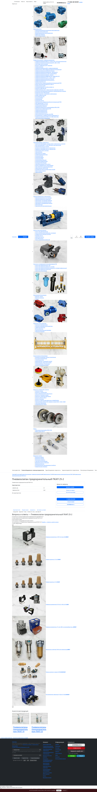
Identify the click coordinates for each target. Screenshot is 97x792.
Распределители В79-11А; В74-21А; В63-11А (44, 87)
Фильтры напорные (39, 297)
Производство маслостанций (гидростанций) (45, 169)
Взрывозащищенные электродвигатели (44, 33)
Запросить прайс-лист (77, 751)
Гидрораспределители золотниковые (43, 197)
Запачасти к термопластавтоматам (43, 396)
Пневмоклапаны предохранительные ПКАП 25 (39, 729)
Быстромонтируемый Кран (41, 358)
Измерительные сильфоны (41, 466)
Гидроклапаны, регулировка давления (43, 200)
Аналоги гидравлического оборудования (44, 165)
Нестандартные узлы (39, 96)
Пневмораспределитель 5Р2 (41, 104)
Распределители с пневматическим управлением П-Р (47, 115)
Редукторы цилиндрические (41, 324)
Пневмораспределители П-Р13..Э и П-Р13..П (44, 80)
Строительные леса (39, 360)
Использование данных (60, 758)
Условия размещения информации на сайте (20, 747)
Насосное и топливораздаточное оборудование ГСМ (47, 760)
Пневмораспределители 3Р (41, 111)
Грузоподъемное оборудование (46, 770)
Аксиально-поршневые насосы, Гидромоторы (45, 148)
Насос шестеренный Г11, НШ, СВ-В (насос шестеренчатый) (48, 145)
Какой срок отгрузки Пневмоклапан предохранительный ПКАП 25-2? (28, 516)
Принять (59, 790)
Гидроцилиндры (38, 152)
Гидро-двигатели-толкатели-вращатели (44, 166)
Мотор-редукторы (39, 329)
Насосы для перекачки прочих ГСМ (43, 269)
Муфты (44, 775)
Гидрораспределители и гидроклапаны (70, 470)
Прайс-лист (14, 3)
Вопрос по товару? (70, 490)
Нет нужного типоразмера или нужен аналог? (23, 520)
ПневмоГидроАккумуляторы (41, 154)
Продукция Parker (39, 156)
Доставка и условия (41, 510)
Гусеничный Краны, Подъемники (42, 364)
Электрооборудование (40, 35)
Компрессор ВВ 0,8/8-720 (40, 88)
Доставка (57, 748)
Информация (59, 742)
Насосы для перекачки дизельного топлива (44, 266)
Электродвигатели (16, 470)
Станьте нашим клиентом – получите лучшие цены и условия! (14, 737)
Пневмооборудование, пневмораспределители (33, 470)
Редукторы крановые (39, 331)
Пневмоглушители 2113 (40, 81)
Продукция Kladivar (39, 157)
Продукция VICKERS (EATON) (41, 161)
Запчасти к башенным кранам (41, 365)
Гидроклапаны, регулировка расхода (43, 202)
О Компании (17, 1)
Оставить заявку (90, 236)
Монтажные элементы (40, 460)
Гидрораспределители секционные (43, 199)
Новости (23, 1)
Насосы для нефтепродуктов (41, 231)
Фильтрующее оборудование (86, 470)
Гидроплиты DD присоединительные (43, 206)
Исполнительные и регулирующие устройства (45, 465)
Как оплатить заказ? (17, 519)
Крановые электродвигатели (41, 31)
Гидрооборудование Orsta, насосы (42, 164)
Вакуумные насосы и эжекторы (42, 462)
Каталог (25, 236)
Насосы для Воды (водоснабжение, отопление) (45, 233)
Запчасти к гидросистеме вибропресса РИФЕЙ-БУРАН (47, 400)
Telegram (81, 755)
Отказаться (65, 790)
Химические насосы (39, 237)
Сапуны (37, 299)
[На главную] (13, 1)
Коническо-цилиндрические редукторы (44, 326)
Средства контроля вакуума (41, 461)
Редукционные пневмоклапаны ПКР (43, 108)
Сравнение (80, 237)
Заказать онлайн (70, 487)
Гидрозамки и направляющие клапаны (43, 203)
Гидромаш (14, 236)
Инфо (35, 1)
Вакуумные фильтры (39, 464)
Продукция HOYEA (39, 158)
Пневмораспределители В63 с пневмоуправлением (46, 68)
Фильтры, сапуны (39, 296)
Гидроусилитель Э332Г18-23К (41, 168)
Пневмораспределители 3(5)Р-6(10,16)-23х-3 (44, 71)
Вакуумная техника (47, 777)
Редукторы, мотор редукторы (47, 767)
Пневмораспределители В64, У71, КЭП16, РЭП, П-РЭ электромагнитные (50, 61)
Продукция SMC (38, 99)
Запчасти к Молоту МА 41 (40, 397)
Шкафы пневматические (40, 95)
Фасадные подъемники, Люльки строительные (45, 357)
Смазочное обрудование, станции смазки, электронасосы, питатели (50, 143)
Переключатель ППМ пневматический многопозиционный (48, 69)
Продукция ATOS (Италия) (40, 162)
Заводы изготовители (40, 34)
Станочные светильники (40, 403)
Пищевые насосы (39, 235)
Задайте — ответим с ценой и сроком (50, 522)
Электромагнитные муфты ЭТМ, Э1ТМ (43, 430)
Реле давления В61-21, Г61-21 (41, 103)
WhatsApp (72, 755)
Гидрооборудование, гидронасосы (53, 470)
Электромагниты (39, 204)
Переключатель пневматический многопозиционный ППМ (48, 83)
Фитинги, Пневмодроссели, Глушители (43, 65)
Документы (32, 510)
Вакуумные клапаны (39, 458)
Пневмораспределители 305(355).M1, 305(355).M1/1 (46, 72)
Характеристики (16, 510)
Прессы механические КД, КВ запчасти (43, 393)
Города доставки (27, 749)
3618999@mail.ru (61, 2)
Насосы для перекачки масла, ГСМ (42, 265)
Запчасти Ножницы (39, 399)
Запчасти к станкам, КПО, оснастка (47, 773)
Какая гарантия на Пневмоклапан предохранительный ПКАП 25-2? (27, 518)
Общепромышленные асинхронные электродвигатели (47, 30)
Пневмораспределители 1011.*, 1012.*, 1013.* (45, 77)
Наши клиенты (29, 1)
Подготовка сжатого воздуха (41, 64)
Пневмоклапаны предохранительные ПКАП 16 (20, 729)
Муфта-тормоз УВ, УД (40, 431)
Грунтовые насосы (39, 238)
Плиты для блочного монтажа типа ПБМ (44, 114)
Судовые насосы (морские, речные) (43, 234)
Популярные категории (27, 755)
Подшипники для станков (40, 404)
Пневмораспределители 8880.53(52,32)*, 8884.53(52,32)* (47, 76)
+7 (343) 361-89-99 (73, 2)
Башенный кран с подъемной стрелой (43, 361)
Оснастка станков (39, 391)
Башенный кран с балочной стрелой (43, 362)
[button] (71, 238)
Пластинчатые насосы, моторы (42, 146)
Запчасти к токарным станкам (41, 395)
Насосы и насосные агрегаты (47, 756)
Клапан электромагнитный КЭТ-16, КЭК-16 (44, 84)
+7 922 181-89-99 (70, 501)
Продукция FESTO (39, 98)
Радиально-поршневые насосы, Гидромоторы (45, 149)
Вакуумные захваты (39, 457)
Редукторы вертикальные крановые (43, 330)
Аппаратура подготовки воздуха (42, 92)
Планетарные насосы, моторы (42, 150)
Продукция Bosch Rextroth (41, 106)
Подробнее (53, 790)
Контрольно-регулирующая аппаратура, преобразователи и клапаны (50, 91)
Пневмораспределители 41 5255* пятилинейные (46, 73)
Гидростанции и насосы (40, 170)
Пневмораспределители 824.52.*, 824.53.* (44, 75)
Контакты (57, 757)
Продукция (57, 746)
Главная (57, 744)
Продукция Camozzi (39, 100)
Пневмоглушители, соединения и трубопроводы (46, 93)
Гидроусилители (38, 172)
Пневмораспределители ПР (41, 112)
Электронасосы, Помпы (40, 153)
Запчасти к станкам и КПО (41, 392)
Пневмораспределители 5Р (41, 110)
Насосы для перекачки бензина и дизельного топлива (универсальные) (51, 268)
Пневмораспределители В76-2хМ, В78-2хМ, (44, 79)
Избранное (76, 237)
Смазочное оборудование (41, 270)
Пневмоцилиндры (39, 66)
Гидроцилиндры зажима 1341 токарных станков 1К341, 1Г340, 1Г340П (50, 401)
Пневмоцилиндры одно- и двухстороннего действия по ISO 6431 (49, 89)
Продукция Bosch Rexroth (40, 160)
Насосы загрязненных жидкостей (42, 239)
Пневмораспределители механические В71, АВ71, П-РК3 (47, 62)
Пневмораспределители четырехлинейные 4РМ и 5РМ (47, 107)
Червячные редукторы (40, 327)
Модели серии (25, 510)
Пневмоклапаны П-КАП (40, 85)
